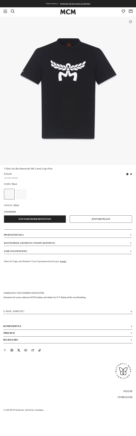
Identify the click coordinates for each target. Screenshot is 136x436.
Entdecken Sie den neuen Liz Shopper (75, 3)
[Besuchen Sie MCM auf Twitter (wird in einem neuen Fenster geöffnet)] (18, 350)
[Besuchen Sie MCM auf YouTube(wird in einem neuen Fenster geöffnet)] (25, 350)
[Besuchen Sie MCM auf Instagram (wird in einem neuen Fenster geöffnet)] (11, 350)
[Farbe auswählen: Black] (9, 194)
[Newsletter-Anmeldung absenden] (131, 311)
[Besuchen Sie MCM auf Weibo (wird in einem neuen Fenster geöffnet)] (32, 350)
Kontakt (63, 261)
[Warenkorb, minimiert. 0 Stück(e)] (131, 11)
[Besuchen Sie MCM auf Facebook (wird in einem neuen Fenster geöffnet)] (4, 350)
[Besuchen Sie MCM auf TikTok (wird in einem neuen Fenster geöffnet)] (39, 350)
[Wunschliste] (123, 11)
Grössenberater (10, 211)
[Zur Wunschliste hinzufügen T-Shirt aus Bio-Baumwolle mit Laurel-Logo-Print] (130, 22)
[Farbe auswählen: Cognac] (21, 194)
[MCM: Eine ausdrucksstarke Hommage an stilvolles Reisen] (68, 13)
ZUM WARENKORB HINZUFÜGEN (35, 219)
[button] (68, 90)
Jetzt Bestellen (101, 219)
